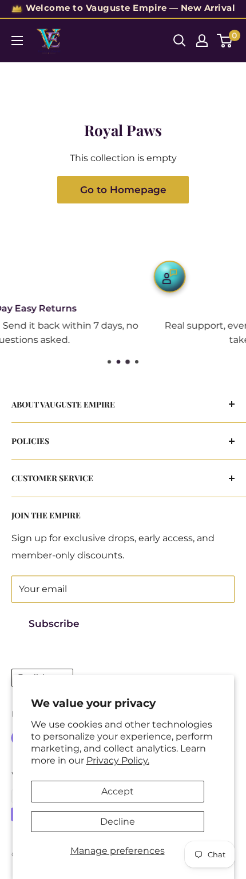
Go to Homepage (123, 189)
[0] (225, 40)
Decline (117, 821)
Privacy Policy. (117, 760)
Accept (117, 791)
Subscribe (54, 623)
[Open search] (179, 40)
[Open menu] (17, 40)
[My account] (202, 40)
